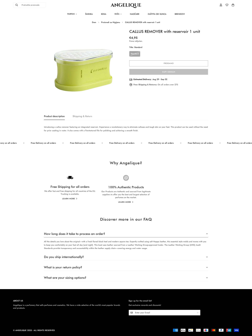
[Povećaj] (117, 34)
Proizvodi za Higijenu (110, 22)
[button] (233, 5)
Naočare (134, 14)
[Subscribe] (197, 313)
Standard (135, 53)
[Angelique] (126, 5)
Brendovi (180, 14)
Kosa (103, 14)
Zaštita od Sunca (157, 14)
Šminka (89, 14)
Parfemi (71, 14)
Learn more (68, 198)
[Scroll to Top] (247, 322)
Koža (117, 14)
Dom (94, 22)
